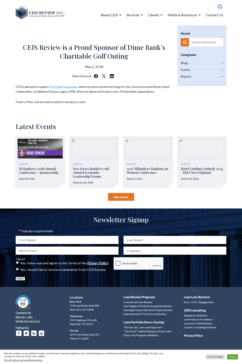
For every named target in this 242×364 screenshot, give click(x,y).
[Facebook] (19, 333)
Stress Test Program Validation (140, 335)
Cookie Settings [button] (215, 356)
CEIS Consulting (195, 310)
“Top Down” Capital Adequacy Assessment (147, 331)
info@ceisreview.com (28, 321)
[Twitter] (26, 333)
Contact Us (214, 15)
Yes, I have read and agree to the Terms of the (64, 263)
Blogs (184, 63)
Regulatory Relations (195, 315)
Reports (186, 76)
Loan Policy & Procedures (198, 319)
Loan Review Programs (139, 297)
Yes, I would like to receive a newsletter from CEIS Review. (63, 270)
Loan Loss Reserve (197, 297)
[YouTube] (41, 333)
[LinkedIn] (34, 333)
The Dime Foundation (63, 87)
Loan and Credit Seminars (198, 323)
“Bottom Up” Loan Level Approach (142, 327)
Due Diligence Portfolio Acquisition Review (147, 306)
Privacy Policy (97, 263)
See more (121, 197)
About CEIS (109, 15)
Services (132, 15)
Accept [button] (232, 356)
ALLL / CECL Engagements (199, 302)
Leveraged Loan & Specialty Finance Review (147, 310)
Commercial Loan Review (137, 302)
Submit (20, 278)
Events (185, 69)
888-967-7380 (24, 317)
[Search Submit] (185, 42)
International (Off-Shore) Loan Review (144, 313)
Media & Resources (182, 15)
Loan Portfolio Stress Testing (143, 322)
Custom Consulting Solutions (200, 327)
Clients (153, 15)
